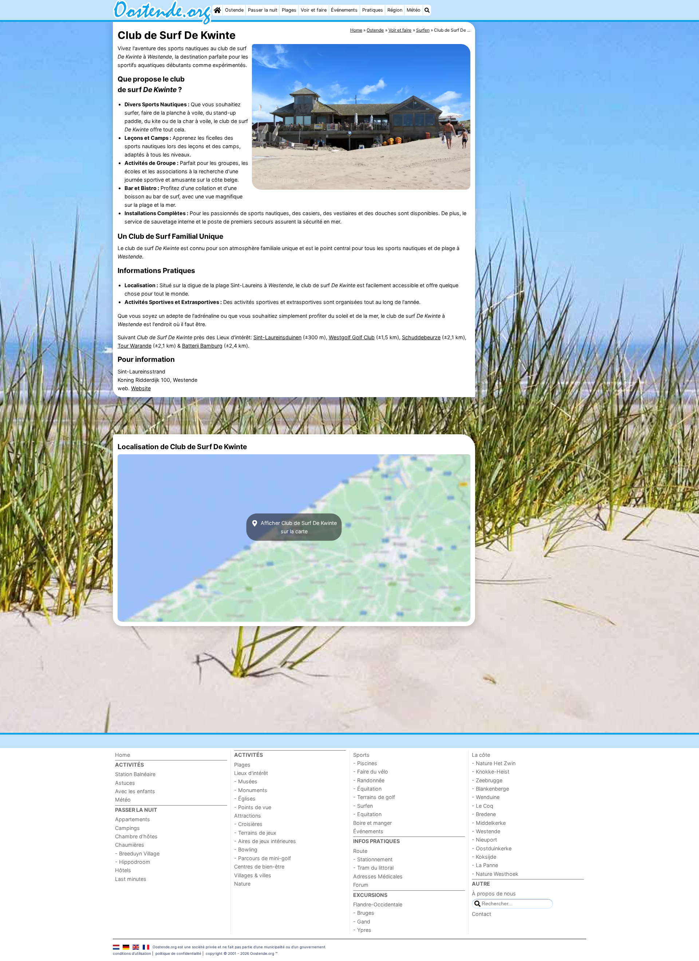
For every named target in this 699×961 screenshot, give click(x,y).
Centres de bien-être (259, 866)
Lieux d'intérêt (251, 773)
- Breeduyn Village (137, 853)
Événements (344, 10)
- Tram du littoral (373, 868)
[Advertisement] (531, 189)
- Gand (361, 921)
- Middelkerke (489, 823)
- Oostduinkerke (492, 848)
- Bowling (245, 849)
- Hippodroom (132, 862)
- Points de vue (252, 807)
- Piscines (365, 763)
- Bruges (363, 913)
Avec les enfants (135, 791)
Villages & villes (252, 875)
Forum (360, 885)
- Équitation (367, 789)
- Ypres (362, 930)
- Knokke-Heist (490, 771)
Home (122, 755)
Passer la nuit (262, 10)
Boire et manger (372, 823)
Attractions (247, 815)
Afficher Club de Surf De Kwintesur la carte (298, 527)
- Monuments (250, 790)
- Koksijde (484, 857)
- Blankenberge (490, 789)
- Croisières (248, 824)
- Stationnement (372, 859)
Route (360, 851)
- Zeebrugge (487, 780)
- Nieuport (484, 840)
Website (141, 388)
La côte (481, 755)
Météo (413, 10)
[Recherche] (427, 10)
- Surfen (363, 806)
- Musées (245, 781)
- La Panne (485, 865)
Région (394, 10)
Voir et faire (314, 10)
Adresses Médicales (378, 876)
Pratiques (372, 10)
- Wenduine (485, 797)
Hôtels (123, 870)
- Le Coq (482, 806)
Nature (242, 884)
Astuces (125, 783)
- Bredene (484, 814)
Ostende (234, 10)
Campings (127, 828)
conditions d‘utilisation (132, 953)
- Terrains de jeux (255, 833)
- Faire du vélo (370, 771)
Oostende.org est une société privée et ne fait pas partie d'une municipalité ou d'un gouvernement (239, 947)
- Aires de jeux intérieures (265, 841)
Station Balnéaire (135, 774)
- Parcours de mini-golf (262, 858)
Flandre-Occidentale (377, 904)
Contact (481, 914)
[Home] (217, 10)
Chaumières (129, 845)
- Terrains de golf (374, 797)
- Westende (486, 831)
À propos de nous (494, 893)
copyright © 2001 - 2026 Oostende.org (240, 953)
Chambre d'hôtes (136, 836)
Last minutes (130, 879)
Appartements (132, 819)
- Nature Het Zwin (494, 763)
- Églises (245, 798)
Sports (361, 755)
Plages (289, 10)
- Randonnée (368, 780)
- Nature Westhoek (495, 874)
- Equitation (367, 814)
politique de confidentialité (178, 953)
